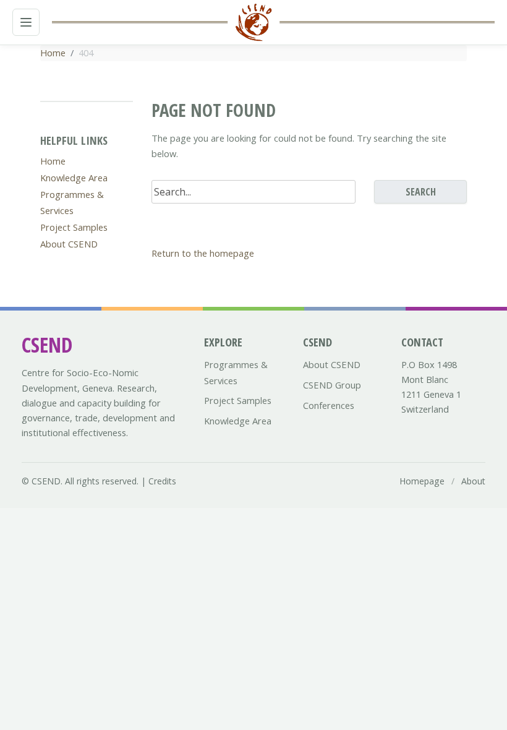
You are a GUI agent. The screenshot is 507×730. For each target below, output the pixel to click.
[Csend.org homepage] (253, 22)
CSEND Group (332, 385)
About (473, 481)
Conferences (328, 405)
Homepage (422, 481)
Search (421, 192)
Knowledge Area (74, 177)
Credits (162, 481)
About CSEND (69, 244)
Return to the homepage (202, 253)
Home (53, 52)
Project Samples (74, 227)
